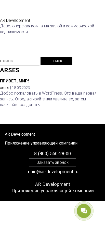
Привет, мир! (14, 80)
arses (9, 70)
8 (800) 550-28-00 (52, 153)
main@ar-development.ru (52, 171)
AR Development (52, 184)
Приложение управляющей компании (52, 190)
